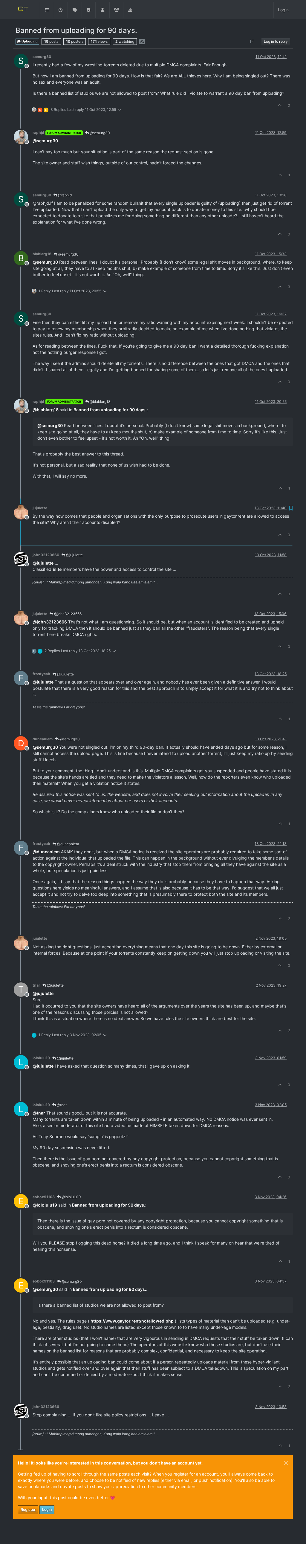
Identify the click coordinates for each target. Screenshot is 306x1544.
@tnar (61, 1105)
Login (47, 1509)
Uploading (29, 41)
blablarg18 (42, 254)
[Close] (286, 1463)
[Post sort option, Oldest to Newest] (251, 41)
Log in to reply (276, 41)
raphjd (38, 132)
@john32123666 (67, 614)
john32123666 (46, 555)
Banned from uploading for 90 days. (110, 409)
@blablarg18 (99, 401)
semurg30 (42, 56)
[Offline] (23, 136)
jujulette (40, 508)
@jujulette (74, 555)
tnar (36, 985)
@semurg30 (99, 133)
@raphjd (64, 195)
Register (28, 1509)
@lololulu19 (71, 1197)
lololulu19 (41, 1058)
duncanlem (43, 739)
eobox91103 (44, 1197)
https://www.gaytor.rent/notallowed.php (132, 1320)
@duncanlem (67, 844)
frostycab (41, 674)
